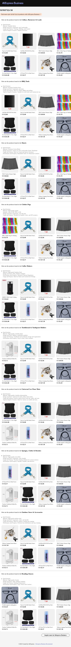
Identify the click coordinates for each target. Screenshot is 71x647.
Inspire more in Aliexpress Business (55, 635)
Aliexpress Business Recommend (43, 644)
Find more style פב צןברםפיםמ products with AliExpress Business (20, 14)
